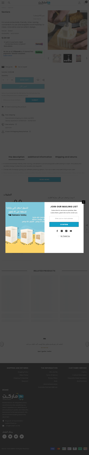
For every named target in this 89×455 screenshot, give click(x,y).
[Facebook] (57, 231)
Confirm (64, 224)
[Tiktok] (66, 231)
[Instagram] (61, 231)
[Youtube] (71, 231)
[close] (83, 202)
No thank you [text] (65, 236)
